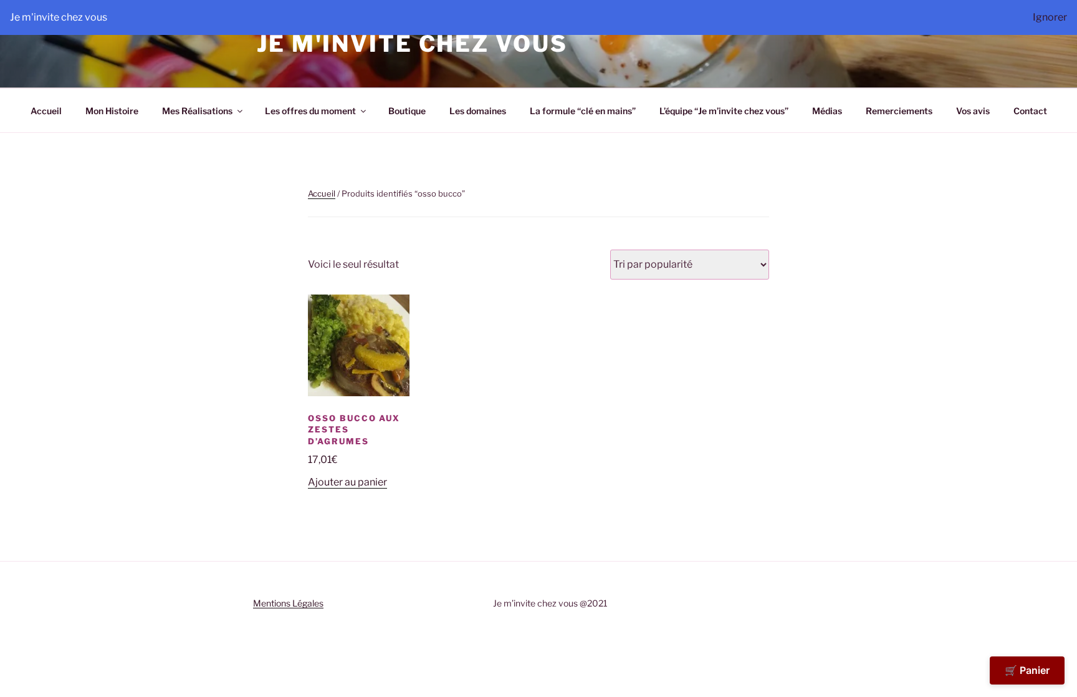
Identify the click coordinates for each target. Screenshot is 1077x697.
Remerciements (899, 110)
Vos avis (973, 110)
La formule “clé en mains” (583, 110)
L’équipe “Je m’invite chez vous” (723, 110)
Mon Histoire (111, 110)
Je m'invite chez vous (412, 43)
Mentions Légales (288, 603)
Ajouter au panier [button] (347, 482)
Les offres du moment (310, 110)
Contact (1030, 110)
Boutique (407, 110)
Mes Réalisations (197, 110)
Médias (827, 110)
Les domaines (477, 110)
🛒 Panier (1027, 670)
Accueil (46, 110)
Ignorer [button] (1050, 17)
